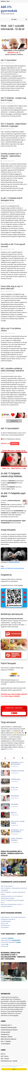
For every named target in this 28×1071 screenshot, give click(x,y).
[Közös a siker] (5, 788)
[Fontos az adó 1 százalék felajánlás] (5, 821)
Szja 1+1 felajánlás (6, 1041)
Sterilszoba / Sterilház (6, 1036)
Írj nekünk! (10, 749)
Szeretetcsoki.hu (5, 1034)
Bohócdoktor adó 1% (6, 1025)
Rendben (14, 1069)
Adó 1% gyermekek (9, 9)
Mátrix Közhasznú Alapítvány (8, 1039)
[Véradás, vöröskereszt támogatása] (5, 838)
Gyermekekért (14, 804)
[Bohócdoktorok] (5, 796)
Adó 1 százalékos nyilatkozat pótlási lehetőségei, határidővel (12, 369)
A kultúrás (4, 946)
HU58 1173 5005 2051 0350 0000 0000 (12, 568)
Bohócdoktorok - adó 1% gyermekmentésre (17, 763)
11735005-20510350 (13, 562)
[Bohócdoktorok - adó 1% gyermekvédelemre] (5, 830)
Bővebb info (14, 1066)
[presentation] (5, 758)
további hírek (14, 421)
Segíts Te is (14, 812)
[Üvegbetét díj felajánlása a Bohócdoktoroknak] (14, 598)
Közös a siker (14, 787)
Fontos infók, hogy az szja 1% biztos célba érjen (12, 287)
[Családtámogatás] (5, 779)
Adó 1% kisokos (5, 1058)
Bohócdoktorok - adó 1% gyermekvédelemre (17, 830)
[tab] (5, 758)
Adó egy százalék (5, 1032)
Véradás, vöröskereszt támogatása (16, 839)
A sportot (3, 944)
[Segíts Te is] (5, 813)
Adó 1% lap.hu (4, 1056)
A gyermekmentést (6, 940)
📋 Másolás (15, 443)
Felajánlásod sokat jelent (17, 771)
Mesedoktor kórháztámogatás (9, 1027)
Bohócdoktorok (15, 796)
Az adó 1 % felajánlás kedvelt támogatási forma (11, 199)
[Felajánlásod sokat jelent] (5, 771)
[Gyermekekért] (5, 804)
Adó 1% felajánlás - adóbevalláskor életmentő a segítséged (14, 125)
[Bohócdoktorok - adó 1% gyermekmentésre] (5, 762)
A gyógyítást (4, 938)
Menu (15, 19)
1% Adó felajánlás (5, 1043)
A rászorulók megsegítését (8, 942)
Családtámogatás (15, 779)
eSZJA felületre (11, 483)
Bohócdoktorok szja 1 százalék (9, 1061)
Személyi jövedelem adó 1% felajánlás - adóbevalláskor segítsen (11, 156)
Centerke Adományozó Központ (9, 1030)
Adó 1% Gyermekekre (8, 60)
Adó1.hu (3, 1054)
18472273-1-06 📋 (14, 52)
